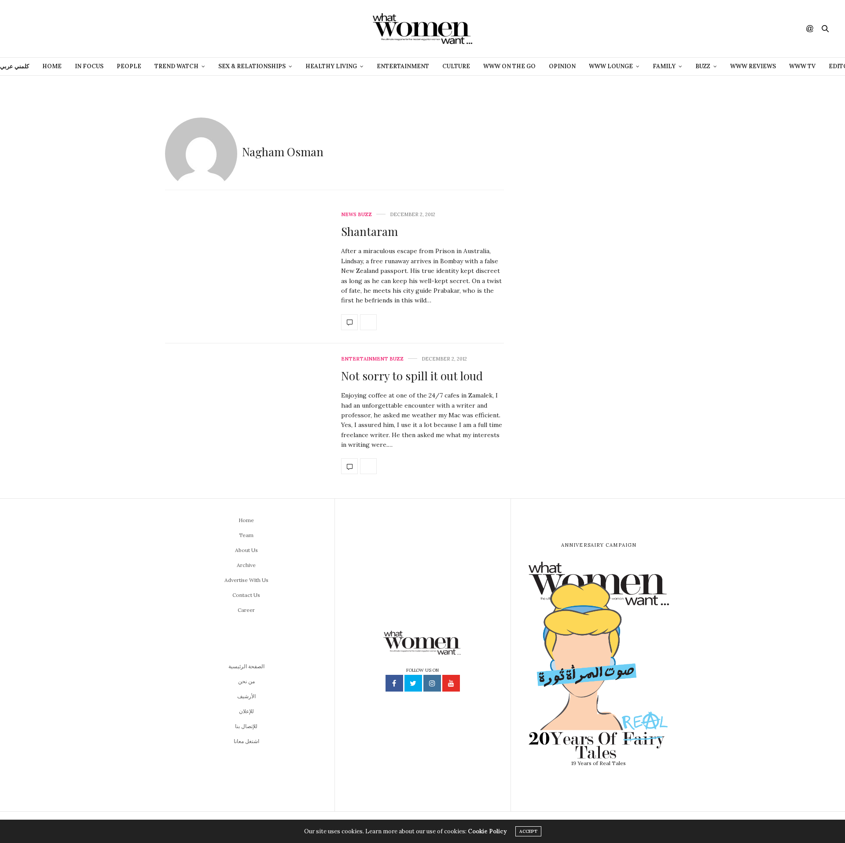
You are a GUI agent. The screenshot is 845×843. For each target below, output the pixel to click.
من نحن (246, 681)
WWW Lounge (611, 66)
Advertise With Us (246, 580)
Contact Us (246, 595)
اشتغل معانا (246, 741)
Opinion (562, 66)
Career (246, 610)
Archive (246, 565)
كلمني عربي (14, 66)
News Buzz (356, 214)
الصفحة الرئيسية (246, 666)
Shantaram (369, 231)
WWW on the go (509, 66)
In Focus (89, 66)
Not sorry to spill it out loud (412, 375)
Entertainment (403, 66)
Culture (456, 66)
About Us (246, 550)
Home (52, 66)
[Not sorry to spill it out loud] (349, 466)
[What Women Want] (422, 28)
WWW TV (802, 66)
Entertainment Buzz (372, 359)
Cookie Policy (487, 831)
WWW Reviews (753, 66)
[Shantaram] (349, 322)
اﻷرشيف (246, 696)
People (129, 66)
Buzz (702, 66)
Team (246, 535)
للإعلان (246, 711)
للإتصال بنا (246, 726)
